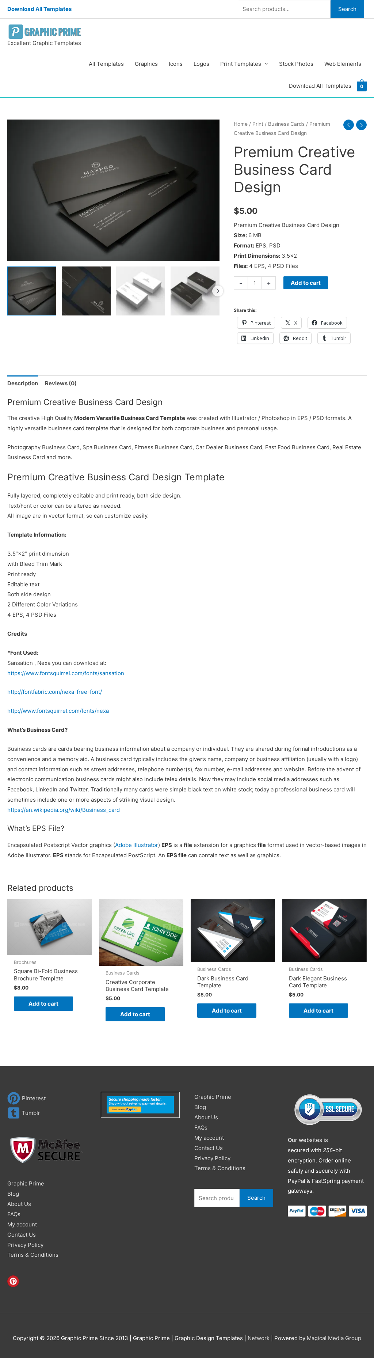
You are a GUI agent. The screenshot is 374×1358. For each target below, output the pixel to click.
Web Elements (342, 63)
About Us (19, 1203)
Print (257, 124)
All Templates (106, 63)
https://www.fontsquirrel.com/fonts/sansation (65, 673)
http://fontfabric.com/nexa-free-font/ (54, 691)
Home (241, 124)
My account (22, 1224)
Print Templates (240, 63)
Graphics (146, 63)
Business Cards (286, 124)
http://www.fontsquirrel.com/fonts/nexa (58, 710)
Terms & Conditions (32, 1254)
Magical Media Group (334, 1338)
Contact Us (21, 1234)
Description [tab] (22, 383)
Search (347, 8)
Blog (13, 1193)
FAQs (13, 1214)
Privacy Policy (25, 1244)
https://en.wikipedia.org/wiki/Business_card (63, 809)
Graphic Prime (25, 1183)
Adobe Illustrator (136, 844)
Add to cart (306, 282)
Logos (201, 63)
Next (217, 290)
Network (259, 1338)
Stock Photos (296, 63)
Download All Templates (39, 8)
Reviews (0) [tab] (61, 383)
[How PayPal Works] (140, 1104)
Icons (176, 63)
